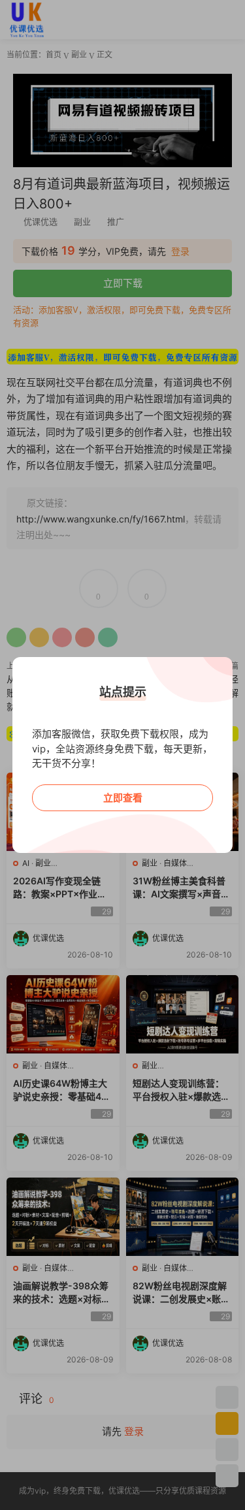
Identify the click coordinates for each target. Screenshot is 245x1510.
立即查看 (122, 798)
